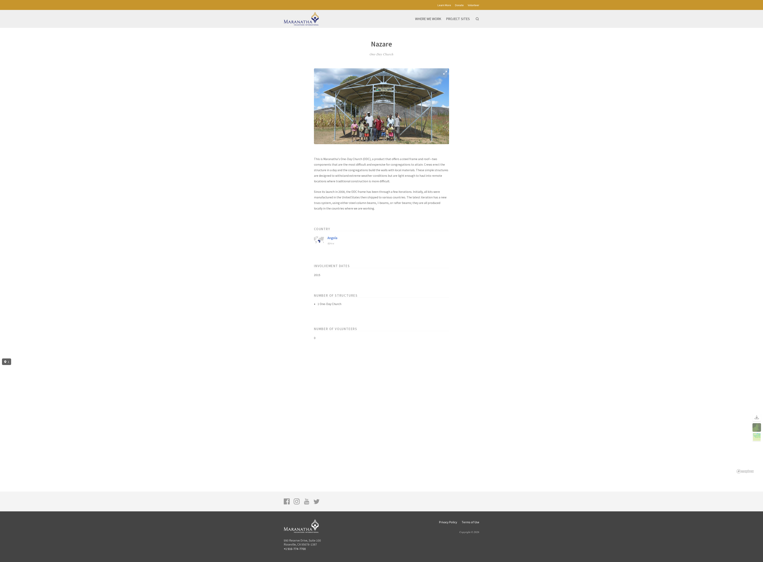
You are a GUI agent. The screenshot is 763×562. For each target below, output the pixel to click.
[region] (381, 416)
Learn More (444, 5)
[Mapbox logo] (745, 471)
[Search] (477, 19)
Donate (459, 5)
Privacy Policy (448, 522)
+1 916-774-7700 (295, 549)
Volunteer (473, 5)
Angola (332, 238)
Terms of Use (470, 522)
